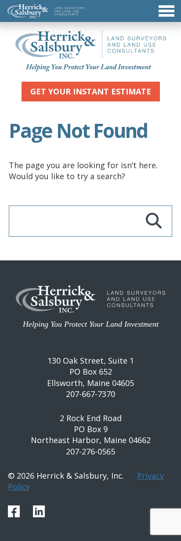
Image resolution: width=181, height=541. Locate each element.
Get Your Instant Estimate (90, 91)
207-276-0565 (90, 451)
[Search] (154, 221)
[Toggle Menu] (90, 11)
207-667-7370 (90, 394)
